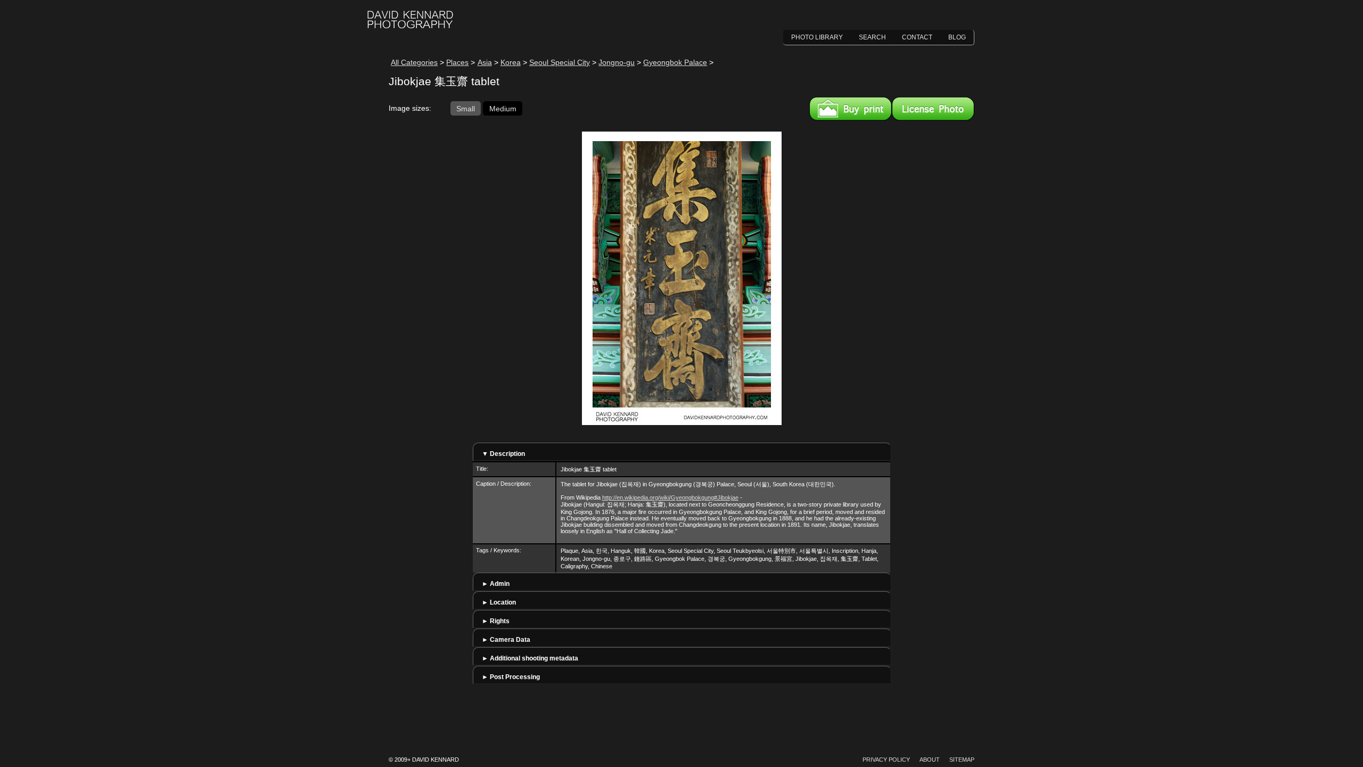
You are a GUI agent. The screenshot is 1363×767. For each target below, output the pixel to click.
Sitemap (961, 759)
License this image (933, 108)
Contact (917, 37)
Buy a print (850, 108)
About (929, 759)
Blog (957, 37)
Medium (502, 108)
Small (465, 108)
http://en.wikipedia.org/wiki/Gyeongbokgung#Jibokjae (670, 497)
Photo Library (817, 37)
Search (872, 37)
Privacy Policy (886, 759)
